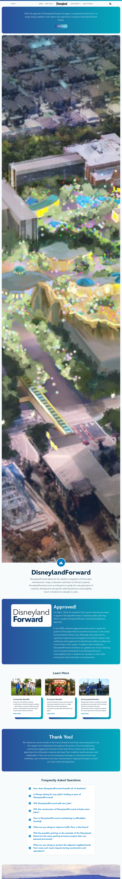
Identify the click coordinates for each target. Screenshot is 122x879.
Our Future (87, 4)
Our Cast (49, 4)
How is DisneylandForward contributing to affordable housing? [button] (59, 819)
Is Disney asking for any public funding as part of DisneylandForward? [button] (57, 796)
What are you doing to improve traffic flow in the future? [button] (61, 827)
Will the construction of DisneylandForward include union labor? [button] (61, 811)
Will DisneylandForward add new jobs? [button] (52, 803)
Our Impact (75, 4)
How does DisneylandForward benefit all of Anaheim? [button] (59, 788)
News (41, 4)
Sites (13, 4)
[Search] (110, 4)
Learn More (61, 26)
